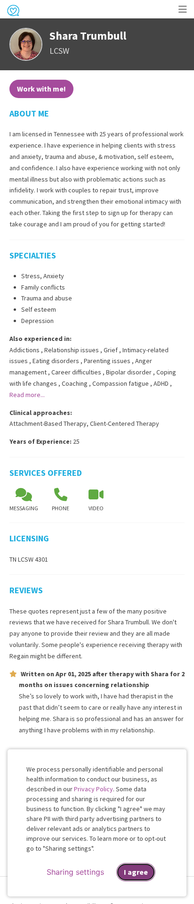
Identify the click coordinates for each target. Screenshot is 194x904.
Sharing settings (75, 872)
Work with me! (41, 88)
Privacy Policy (93, 789)
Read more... (27, 394)
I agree (136, 872)
